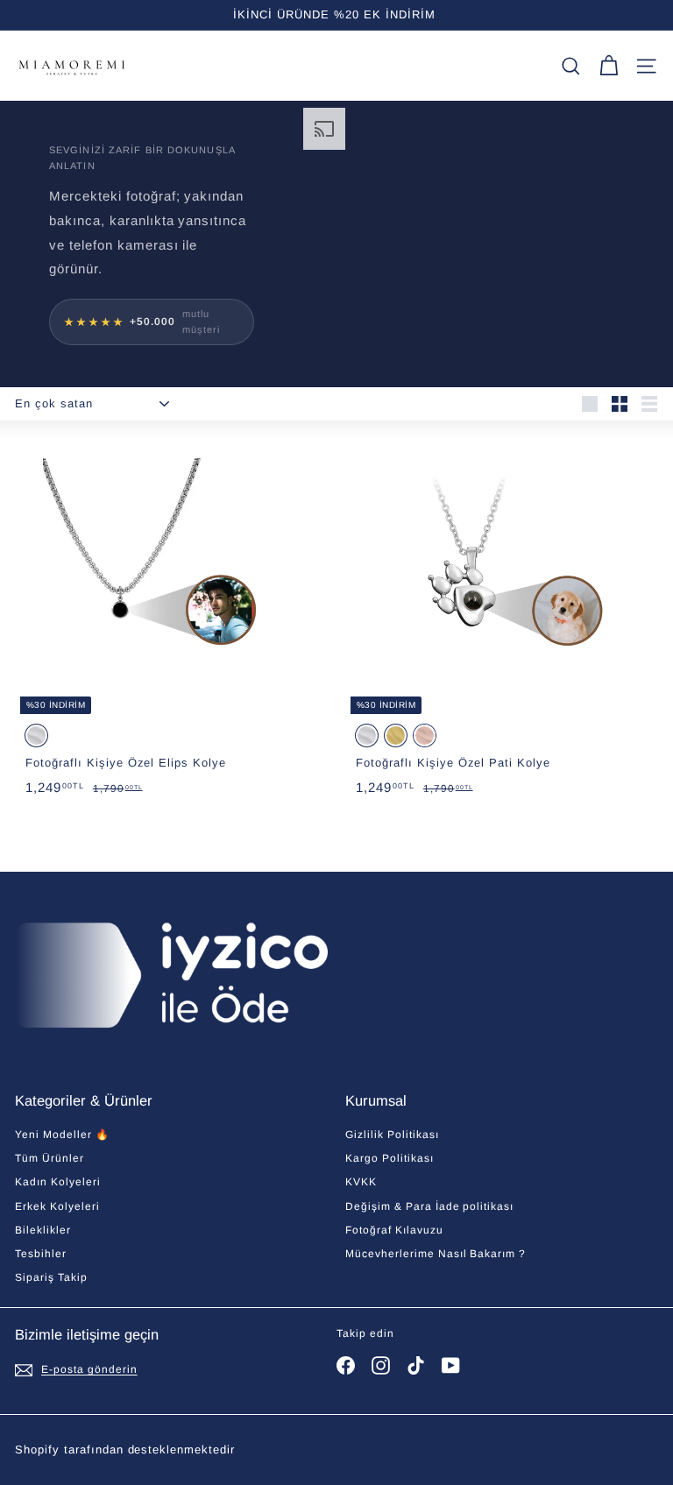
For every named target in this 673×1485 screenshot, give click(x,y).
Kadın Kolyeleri (58, 1182)
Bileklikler (43, 1230)
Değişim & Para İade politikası (429, 1206)
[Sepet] (608, 66)
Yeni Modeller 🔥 (62, 1134)
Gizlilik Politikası (392, 1134)
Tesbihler (41, 1254)
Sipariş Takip (51, 1277)
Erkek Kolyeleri (57, 1206)
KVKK (361, 1182)
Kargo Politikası (389, 1158)
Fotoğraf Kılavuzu (394, 1230)
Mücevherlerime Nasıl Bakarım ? (435, 1254)
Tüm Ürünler (49, 1158)
